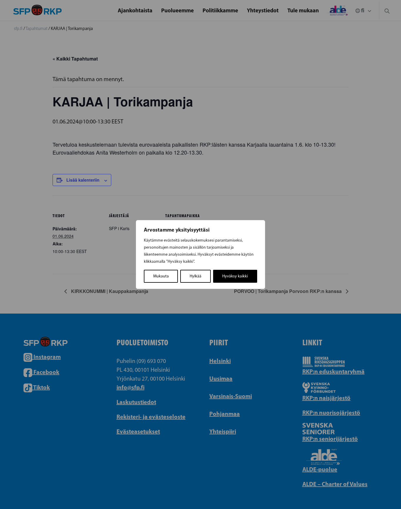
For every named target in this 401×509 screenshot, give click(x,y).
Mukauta (161, 276)
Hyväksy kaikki (235, 276)
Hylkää (195, 276)
